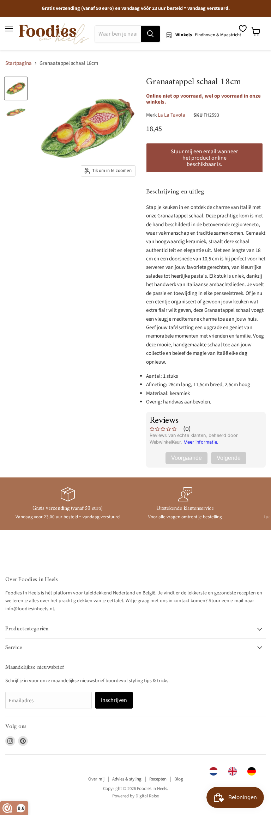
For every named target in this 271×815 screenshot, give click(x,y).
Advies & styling (126, 779)
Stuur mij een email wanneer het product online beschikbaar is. (204, 158)
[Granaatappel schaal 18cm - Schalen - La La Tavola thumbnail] (16, 88)
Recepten (158, 779)
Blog (178, 779)
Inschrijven (114, 700)
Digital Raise (147, 796)
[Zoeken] (150, 34)
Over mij (96, 779)
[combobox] (215, 771)
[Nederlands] (215, 771)
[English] (234, 771)
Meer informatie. (200, 442)
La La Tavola (171, 115)
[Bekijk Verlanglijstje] (242, 28)
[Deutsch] (253, 771)
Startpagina (18, 63)
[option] (234, 771)
